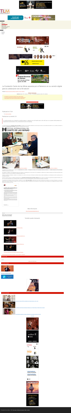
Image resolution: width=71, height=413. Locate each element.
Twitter (3, 33)
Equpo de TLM (4, 28)
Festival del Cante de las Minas (7, 254)
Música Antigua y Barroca (6, 26)
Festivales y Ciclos (4, 24)
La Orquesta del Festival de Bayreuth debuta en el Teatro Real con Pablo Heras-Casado (30, 307)
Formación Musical (4, 27)
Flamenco (22, 91)
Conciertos (3, 23)
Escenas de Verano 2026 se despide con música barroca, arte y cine (26, 301)
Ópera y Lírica (4, 25)
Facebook (3, 32)
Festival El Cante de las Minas (10, 91)
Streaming (23, 254)
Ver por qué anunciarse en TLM (32, 102)
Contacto (3, 31)
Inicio (2, 22)
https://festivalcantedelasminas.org (32, 211)
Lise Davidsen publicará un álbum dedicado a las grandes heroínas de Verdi (28, 314)
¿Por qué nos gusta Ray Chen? (6, 273)
